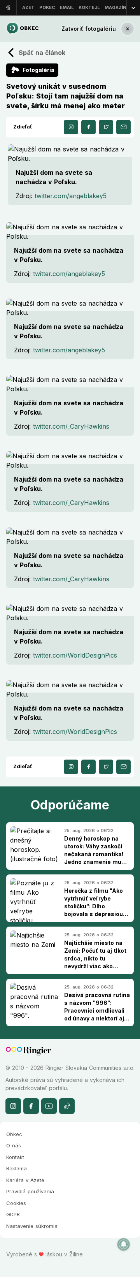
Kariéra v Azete (25, 1180)
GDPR (13, 1214)
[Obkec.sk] (22, 28)
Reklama (16, 1168)
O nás (13, 1145)
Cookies (16, 1203)
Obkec (14, 1134)
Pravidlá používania (30, 1191)
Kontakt (15, 1157)
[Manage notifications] (123, 1244)
